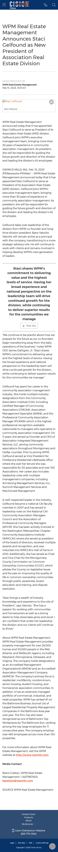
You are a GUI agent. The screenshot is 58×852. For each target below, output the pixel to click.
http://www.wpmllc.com (32, 755)
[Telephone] (46, 5)
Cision (33, 848)
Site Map (21, 843)
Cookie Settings (42, 843)
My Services (27, 824)
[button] (29, 101)
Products (28, 817)
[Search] (54, 5)
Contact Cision (28, 814)
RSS (30, 843)
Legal (12, 843)
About (29, 820)
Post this (31, 325)
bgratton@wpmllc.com (17, 780)
